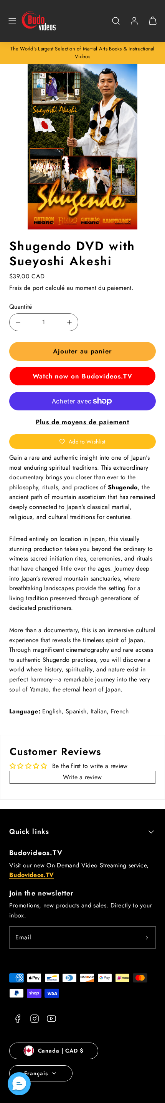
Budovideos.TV (36, 853)
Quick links (29, 832)
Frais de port (26, 287)
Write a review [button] (82, 777)
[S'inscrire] (147, 937)
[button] (12, 21)
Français (36, 1073)
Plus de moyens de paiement (83, 422)
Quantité (20, 306)
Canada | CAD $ (61, 1050)
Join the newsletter (41, 893)
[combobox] (116, 25)
